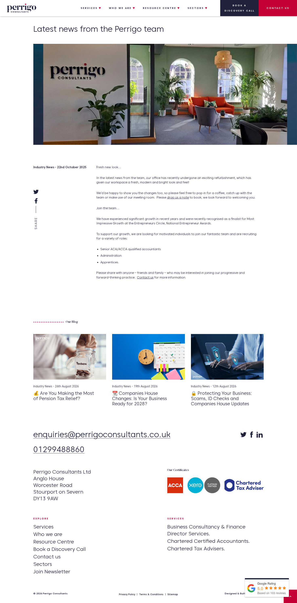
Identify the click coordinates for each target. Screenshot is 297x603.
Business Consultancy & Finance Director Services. (206, 530)
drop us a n (175, 197)
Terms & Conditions (151, 594)
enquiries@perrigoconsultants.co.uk (101, 435)
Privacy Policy (127, 594)
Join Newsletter (51, 571)
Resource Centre (159, 7)
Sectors (195, 7)
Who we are (120, 7)
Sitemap (172, 594)
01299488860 (58, 449)
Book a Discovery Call (239, 8)
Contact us (277, 7)
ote (186, 197)
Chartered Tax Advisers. (196, 548)
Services (89, 7)
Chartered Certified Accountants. (208, 541)
